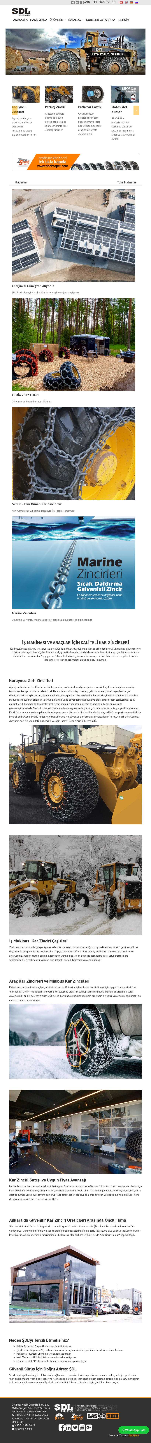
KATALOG (75, 19)
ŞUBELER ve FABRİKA (100, 19)
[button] (16, 52)
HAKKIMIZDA (38, 19)
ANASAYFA (20, 19)
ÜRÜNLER (57, 19)
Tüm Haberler (126, 182)
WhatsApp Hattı (134, 1430)
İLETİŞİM (123, 19)
